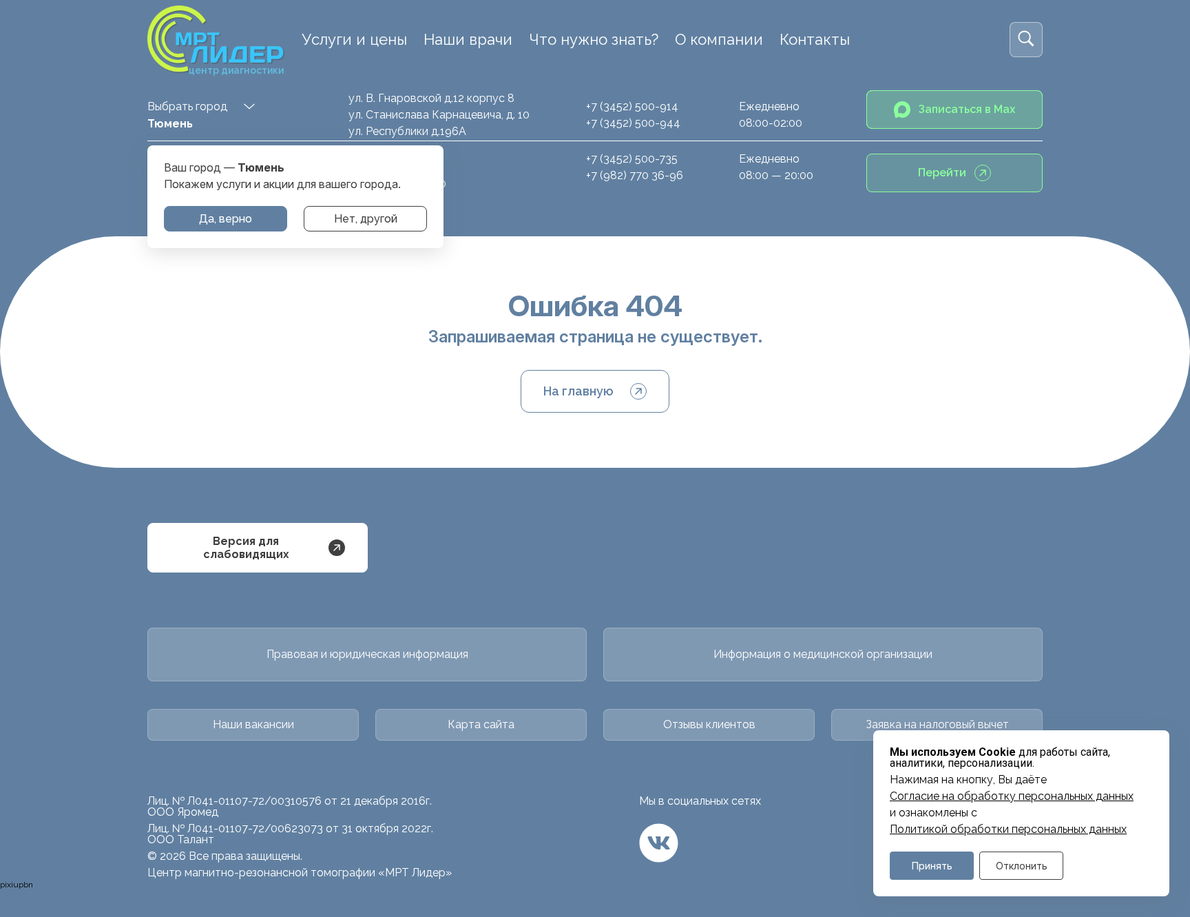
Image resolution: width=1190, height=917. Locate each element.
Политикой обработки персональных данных (1008, 829)
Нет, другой (365, 218)
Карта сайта (481, 724)
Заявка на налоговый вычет (937, 724)
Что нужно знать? (593, 39)
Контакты (815, 39)
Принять (932, 866)
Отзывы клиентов (709, 724)
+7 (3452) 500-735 (632, 158)
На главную (578, 391)
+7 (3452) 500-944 (633, 123)
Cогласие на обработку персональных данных (1012, 796)
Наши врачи (468, 39)
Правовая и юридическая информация (367, 654)
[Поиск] (1026, 39)
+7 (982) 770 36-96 (634, 175)
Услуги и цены (354, 39)
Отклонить (1021, 866)
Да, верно (225, 218)
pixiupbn (16, 884)
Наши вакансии (253, 724)
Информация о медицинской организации (822, 654)
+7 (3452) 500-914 (632, 106)
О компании (719, 39)
